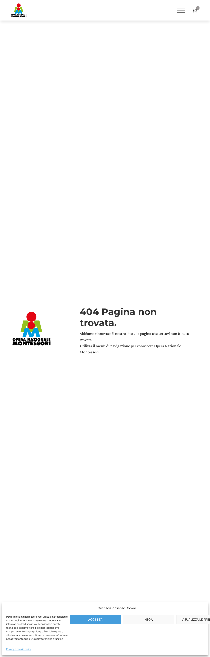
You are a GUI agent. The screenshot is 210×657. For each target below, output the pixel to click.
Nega (149, 619)
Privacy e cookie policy (18, 649)
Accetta (95, 619)
